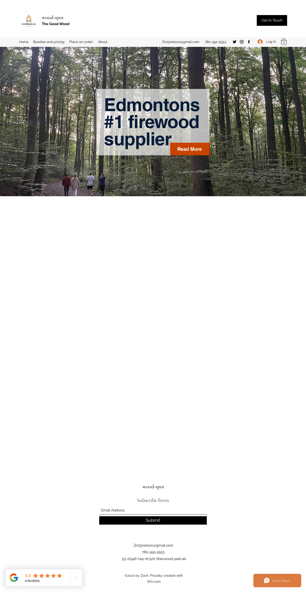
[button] (284, 41)
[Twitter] (234, 41)
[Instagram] (241, 41)
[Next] (275, 121)
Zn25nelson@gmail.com (180, 42)
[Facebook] (248, 41)
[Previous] (31, 121)
